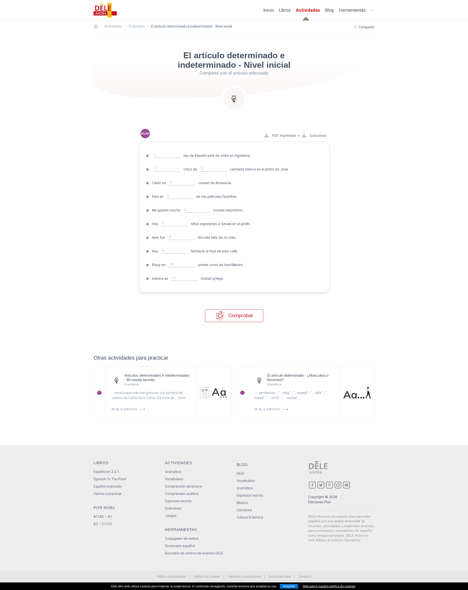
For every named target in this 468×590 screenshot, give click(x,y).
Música (242, 503)
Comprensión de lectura (183, 486)
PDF (283, 135)
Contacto (305, 576)
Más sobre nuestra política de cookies (329, 586)
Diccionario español (180, 546)
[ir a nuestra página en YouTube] (346, 485)
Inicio (268, 10)
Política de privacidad (171, 576)
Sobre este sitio (280, 576)
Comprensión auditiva (182, 494)
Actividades (308, 10)
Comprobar (240, 315)
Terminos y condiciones (244, 576)
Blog (329, 10)
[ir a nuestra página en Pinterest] (329, 485)
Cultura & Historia (250, 517)
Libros (285, 10)
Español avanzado (108, 486)
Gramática (173, 472)
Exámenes (173, 508)
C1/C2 (107, 524)
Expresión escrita (178, 501)
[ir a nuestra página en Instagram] (338, 485)
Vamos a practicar (108, 494)
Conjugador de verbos (182, 539)
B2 (96, 524)
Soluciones (318, 135)
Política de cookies (207, 576)
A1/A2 (99, 517)
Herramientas (352, 10)
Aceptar (289, 586)
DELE (240, 473)
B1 (110, 517)
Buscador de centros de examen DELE (194, 553)
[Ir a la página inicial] (97, 27)
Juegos (170, 516)
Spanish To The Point (110, 479)
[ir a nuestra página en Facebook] (312, 485)
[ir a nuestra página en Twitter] (321, 485)
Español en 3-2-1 (106, 472)
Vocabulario (174, 479)
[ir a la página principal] (105, 10)
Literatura (244, 510)
